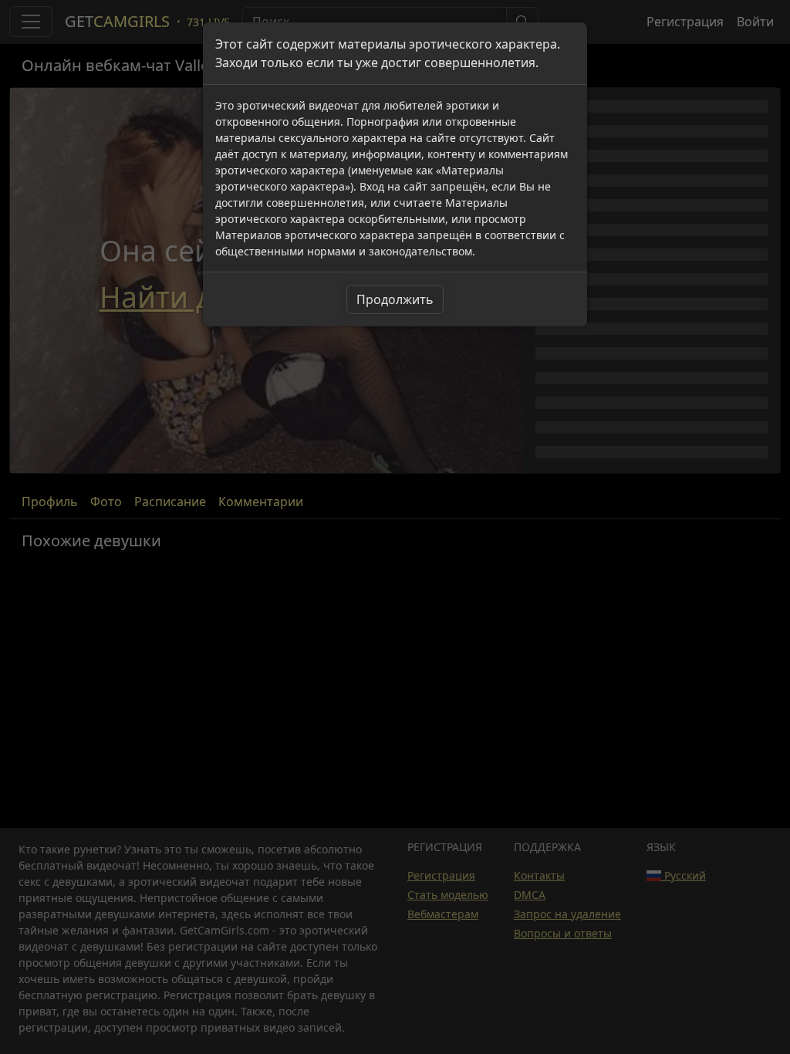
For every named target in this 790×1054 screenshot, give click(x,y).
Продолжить (395, 299)
